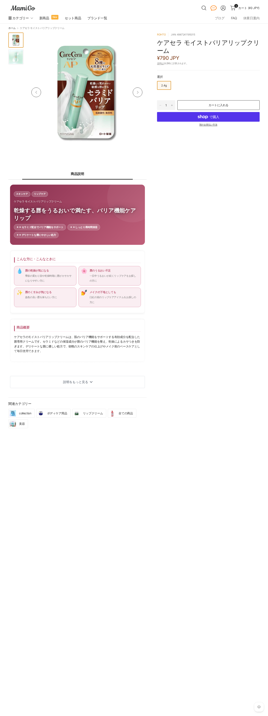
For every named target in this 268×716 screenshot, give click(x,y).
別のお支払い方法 (208, 124)
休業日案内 (251, 18)
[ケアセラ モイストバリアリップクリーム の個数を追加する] (172, 105)
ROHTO (161, 34)
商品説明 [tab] (77, 174)
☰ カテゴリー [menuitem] (18, 18)
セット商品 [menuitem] (73, 18)
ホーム (12, 28)
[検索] (204, 8)
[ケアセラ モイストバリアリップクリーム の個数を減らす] (160, 105)
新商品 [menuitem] (44, 18)
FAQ (234, 18)
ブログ (220, 18)
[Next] (137, 92)
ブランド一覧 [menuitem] (97, 18)
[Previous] (36, 92)
